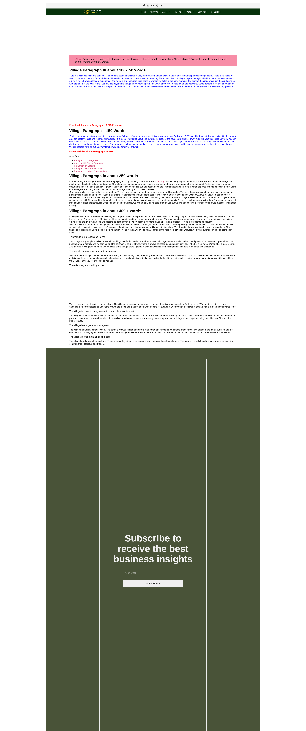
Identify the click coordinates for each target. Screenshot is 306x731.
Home (143, 12)
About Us (154, 12)
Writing (189, 12)
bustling (160, 181)
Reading (178, 12)
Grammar (202, 12)
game (139, 59)
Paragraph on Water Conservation (90, 171)
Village (78, 59)
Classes (165, 12)
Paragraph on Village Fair (86, 160)
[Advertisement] (117, 36)
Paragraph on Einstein (84, 166)
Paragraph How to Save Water (88, 168)
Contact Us (216, 12)
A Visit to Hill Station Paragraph (89, 163)
